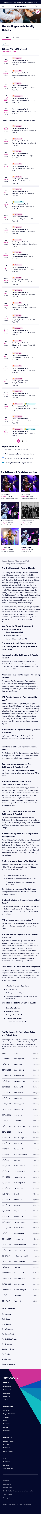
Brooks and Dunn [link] (8, 1349)
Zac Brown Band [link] (8, 1334)
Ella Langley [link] (6, 1314)
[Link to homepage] (20, 6)
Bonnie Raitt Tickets (13, 1008)
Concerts (11, 561)
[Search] (36, 6)
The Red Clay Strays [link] (9, 1339)
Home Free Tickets (12, 1011)
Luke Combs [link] (6, 1324)
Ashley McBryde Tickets (14, 1015)
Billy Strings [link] (6, 1359)
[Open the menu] (3, 6)
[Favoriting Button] (38, 12)
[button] (5, 43)
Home (4, 561)
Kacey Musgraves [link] (8, 1364)
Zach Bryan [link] (6, 1319)
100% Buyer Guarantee (23, 2)
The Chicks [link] (6, 1354)
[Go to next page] (26, 441)
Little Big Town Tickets (14, 1018)
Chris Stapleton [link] (7, 1329)
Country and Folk (22, 561)
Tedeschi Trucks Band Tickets (16, 1022)
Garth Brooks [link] (7, 1344)
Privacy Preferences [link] (9, 1498)
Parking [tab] (16, 37)
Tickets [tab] (6, 37)
